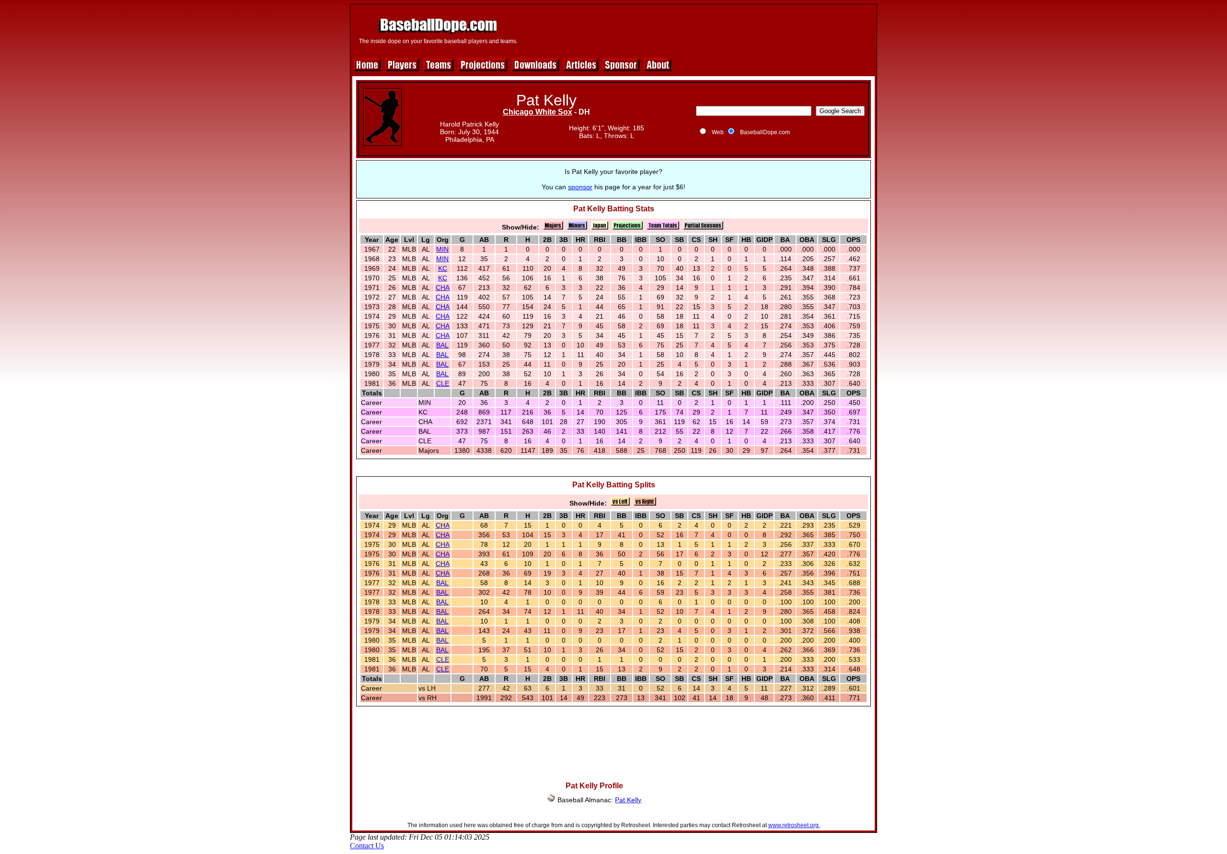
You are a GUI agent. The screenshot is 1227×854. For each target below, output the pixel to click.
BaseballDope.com (765, 132)
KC (442, 268)
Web (718, 132)
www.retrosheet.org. (794, 825)
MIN (442, 249)
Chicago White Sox (537, 112)
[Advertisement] (698, 29)
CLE (442, 383)
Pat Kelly (628, 800)
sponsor (580, 187)
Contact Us (367, 846)
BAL (442, 345)
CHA (443, 287)
